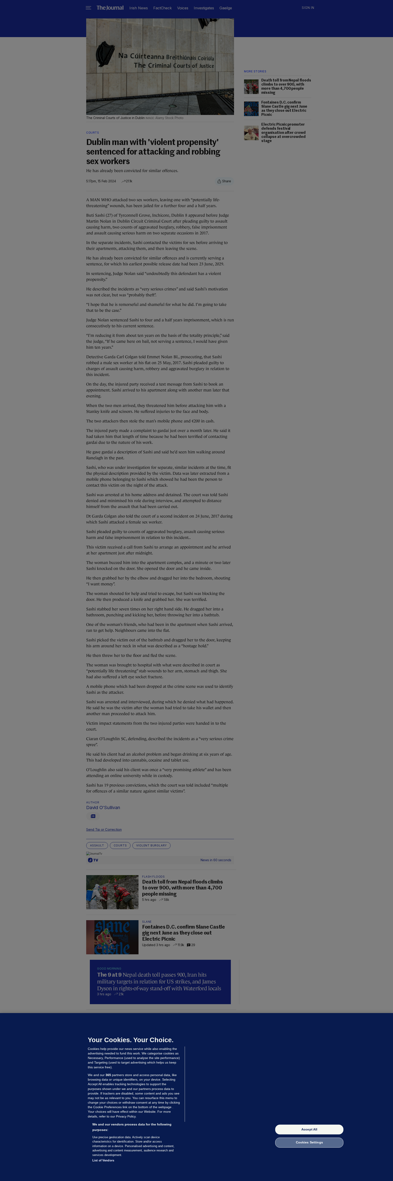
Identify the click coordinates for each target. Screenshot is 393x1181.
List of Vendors (103, 1160)
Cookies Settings (309, 1142)
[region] (196, 1097)
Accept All (309, 1129)
